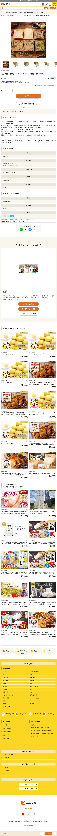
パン (21, 15)
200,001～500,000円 (36, 733)
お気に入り (46, 5)
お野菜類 (32, 680)
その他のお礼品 (6, 706)
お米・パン (15, 15)
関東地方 (9, 728)
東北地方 (3, 728)
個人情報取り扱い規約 (20, 821)
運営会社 (46, 821)
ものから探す (9, 15)
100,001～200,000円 (46, 730)
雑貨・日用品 (6, 698)
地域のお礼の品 (33, 695)
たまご (4, 683)
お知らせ (3, 773)
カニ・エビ (32, 677)
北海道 (7, 725)
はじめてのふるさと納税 (7, 754)
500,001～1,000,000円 (47, 733)
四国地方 (9, 735)
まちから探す (4, 219)
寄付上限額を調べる (6, 758)
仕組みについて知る (41, 85)
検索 (46, 8)
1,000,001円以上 (35, 736)
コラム (42, 12)
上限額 (43, 5)
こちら (21, 82)
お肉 (31, 674)
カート (50, 5)
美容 (4, 701)
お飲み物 (5, 686)
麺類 (31, 689)
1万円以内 (33, 725)
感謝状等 (32, 704)
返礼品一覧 (14, 12)
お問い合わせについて (28, 107)
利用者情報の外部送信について (34, 821)
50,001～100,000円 (35, 730)
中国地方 (3, 735)
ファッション (33, 701)
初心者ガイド (30, 12)
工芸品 (4, 704)
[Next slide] (55, 12)
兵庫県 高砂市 (5, 70)
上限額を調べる (52, 85)
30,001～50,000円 (45, 727)
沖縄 (8, 738)
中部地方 (3, 731)
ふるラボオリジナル (34, 671)
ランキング (8, 12)
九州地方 (3, 738)
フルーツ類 (5, 677)
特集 (25, 12)
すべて (4, 671)
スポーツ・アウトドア (35, 698)
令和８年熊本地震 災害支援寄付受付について (28, 0)
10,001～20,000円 (41, 725)
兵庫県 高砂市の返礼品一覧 (28, 219)
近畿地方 (11, 219)
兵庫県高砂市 (17, 219)
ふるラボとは (4, 767)
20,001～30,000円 (35, 727)
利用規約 (11, 821)
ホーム (2, 15)
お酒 (31, 683)
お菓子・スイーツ (34, 686)
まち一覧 (20, 12)
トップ (2, 12)
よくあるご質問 (5, 770)
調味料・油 (5, 692)
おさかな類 (5, 680)
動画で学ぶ (37, 12)
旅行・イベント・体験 (8, 695)
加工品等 (5, 689)
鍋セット (32, 692)
